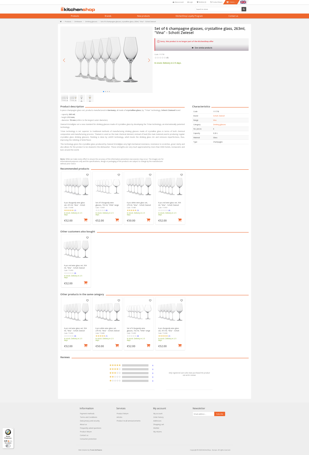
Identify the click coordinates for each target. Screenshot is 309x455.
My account (157, 413)
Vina (214, 120)
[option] (76, 198)
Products (75, 16)
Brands (108, 16)
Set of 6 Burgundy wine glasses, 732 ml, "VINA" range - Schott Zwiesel (107, 205)
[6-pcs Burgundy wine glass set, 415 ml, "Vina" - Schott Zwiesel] (76, 186)
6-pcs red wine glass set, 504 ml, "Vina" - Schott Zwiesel (169, 203)
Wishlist (156, 428)
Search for (244, 9)
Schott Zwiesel (219, 116)
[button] (64, 60)
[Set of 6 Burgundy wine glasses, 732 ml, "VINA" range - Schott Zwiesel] (107, 186)
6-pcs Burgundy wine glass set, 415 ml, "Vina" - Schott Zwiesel (74, 205)
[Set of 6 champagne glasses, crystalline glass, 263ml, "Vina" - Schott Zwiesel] (106, 59)
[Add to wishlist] (87, 175)
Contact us (233, 16)
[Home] (61, 22)
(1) (75, 210)
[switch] (8, 445)
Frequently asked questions (90, 428)
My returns (157, 431)
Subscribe (219, 414)
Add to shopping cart (85, 220)
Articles (119, 417)
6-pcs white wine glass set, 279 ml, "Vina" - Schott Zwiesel (139, 203)
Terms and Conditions (88, 417)
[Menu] (12, 429)
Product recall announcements (128, 421)
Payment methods (87, 413)
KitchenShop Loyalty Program (189, 16)
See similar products (203, 48)
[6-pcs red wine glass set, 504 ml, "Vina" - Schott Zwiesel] (170, 186)
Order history (158, 417)
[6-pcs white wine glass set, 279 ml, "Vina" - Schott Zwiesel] (139, 186)
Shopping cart (158, 424)
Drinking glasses (219, 124)
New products (143, 16)
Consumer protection (88, 439)
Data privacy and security (90, 421)
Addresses (157, 421)
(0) (106, 210)
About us (83, 424)
